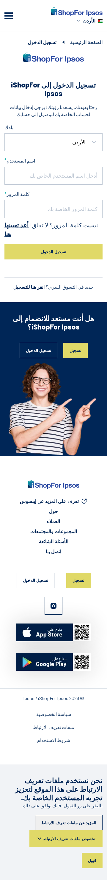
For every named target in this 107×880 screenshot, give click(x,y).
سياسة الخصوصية (53, 714)
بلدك (8, 127)
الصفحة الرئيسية (86, 42)
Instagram (53, 606)
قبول (92, 860)
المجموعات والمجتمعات (53, 531)
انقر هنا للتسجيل (29, 287)
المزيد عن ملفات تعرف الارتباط (68, 822)
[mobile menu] (8, 15)
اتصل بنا (53, 551)
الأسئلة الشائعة (53, 541)
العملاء (53, 521)
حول (53, 511)
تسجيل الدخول (38, 350)
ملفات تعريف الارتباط (53, 727)
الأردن (89, 20)
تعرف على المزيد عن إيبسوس (49, 501)
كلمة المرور (18, 194)
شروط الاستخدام (53, 740)
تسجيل (75, 350)
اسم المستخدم (21, 160)
